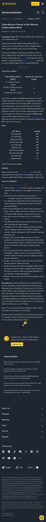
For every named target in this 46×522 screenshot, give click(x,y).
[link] (17, 18)
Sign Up (35, 4)
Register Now (17, 344)
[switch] (36, 467)
